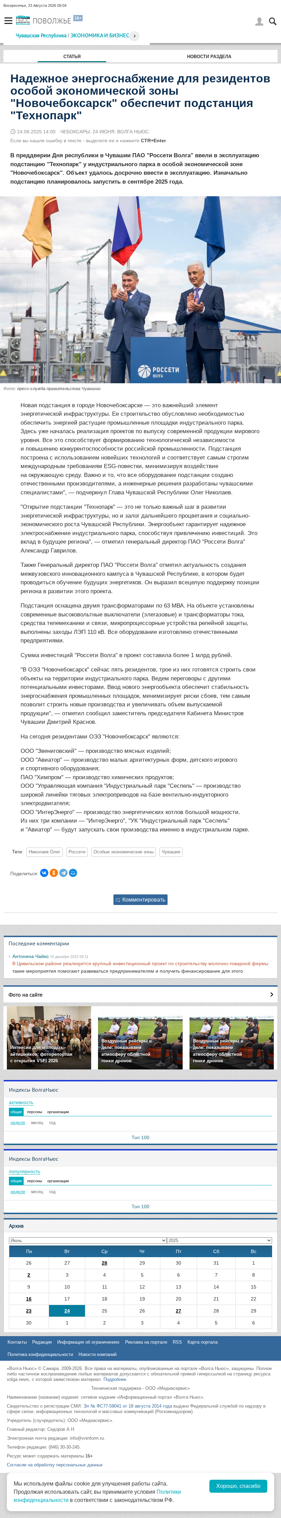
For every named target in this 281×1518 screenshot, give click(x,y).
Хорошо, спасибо (238, 1486)
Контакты (17, 1342)
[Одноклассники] (54, 873)
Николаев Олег (44, 852)
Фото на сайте (25, 994)
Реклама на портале (146, 1342)
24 (67, 1310)
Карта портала (202, 1342)
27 (178, 1310)
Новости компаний (97, 1354)
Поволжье (52, 21)
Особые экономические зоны (124, 852)
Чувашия (171, 852)
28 (104, 1263)
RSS (177, 1342)
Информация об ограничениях (88, 1342)
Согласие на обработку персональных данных (55, 1464)
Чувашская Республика (41, 35)
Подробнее (114, 1379)
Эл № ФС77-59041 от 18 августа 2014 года (127, 1406)
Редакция (42, 1342)
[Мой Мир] (73, 873)
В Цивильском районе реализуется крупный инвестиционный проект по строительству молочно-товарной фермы (140, 963)
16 (29, 1298)
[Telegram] (63, 873)
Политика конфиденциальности (40, 1354)
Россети (77, 852)
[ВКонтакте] (44, 873)
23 (29, 1310)
